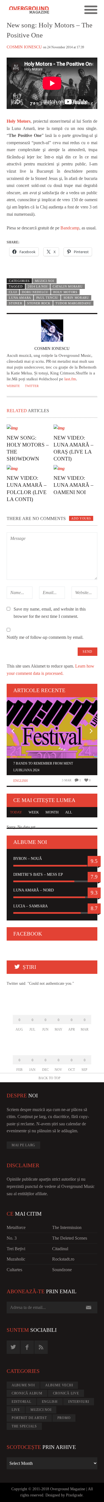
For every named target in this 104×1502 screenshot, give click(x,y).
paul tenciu (47, 297)
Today (16, 812)
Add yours (81, 518)
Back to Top (49, 1078)
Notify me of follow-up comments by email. (45, 637)
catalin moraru (68, 286)
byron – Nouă (27, 858)
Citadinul (60, 1248)
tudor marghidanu (73, 303)
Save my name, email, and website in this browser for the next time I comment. (50, 613)
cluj (13, 292)
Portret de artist (29, 1418)
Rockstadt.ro (63, 1259)
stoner (15, 303)
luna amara (20, 297)
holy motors (65, 292)
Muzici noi (44, 281)
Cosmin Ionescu (24, 47)
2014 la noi (38, 286)
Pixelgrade (74, 1495)
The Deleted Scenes (69, 1238)
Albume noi (23, 1385)
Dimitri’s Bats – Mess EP (38, 874)
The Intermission (67, 1227)
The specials (24, 1426)
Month (52, 812)
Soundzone (62, 1269)
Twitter (32, 386)
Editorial (21, 1402)
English (20, 781)
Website (13, 386)
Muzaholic (16, 1259)
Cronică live (66, 1393)
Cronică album (27, 1393)
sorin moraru (76, 297)
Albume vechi (59, 1385)
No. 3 (12, 1238)
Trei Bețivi (16, 1248)
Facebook (27, 934)
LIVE (16, 1410)
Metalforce (16, 1227)
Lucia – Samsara (30, 906)
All (68, 812)
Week (34, 812)
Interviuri (78, 1402)
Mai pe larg (23, 1145)
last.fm (70, 379)
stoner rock (38, 303)
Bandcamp (69, 228)
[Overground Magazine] (29, 10)
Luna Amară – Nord (33, 890)
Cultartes (14, 1269)
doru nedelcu (35, 292)
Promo (64, 1418)
